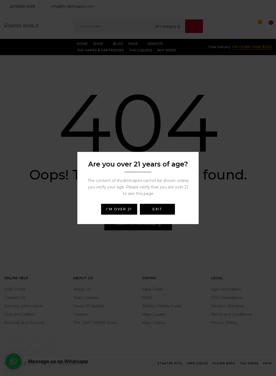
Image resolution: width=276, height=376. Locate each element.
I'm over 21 (119, 209)
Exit (157, 209)
